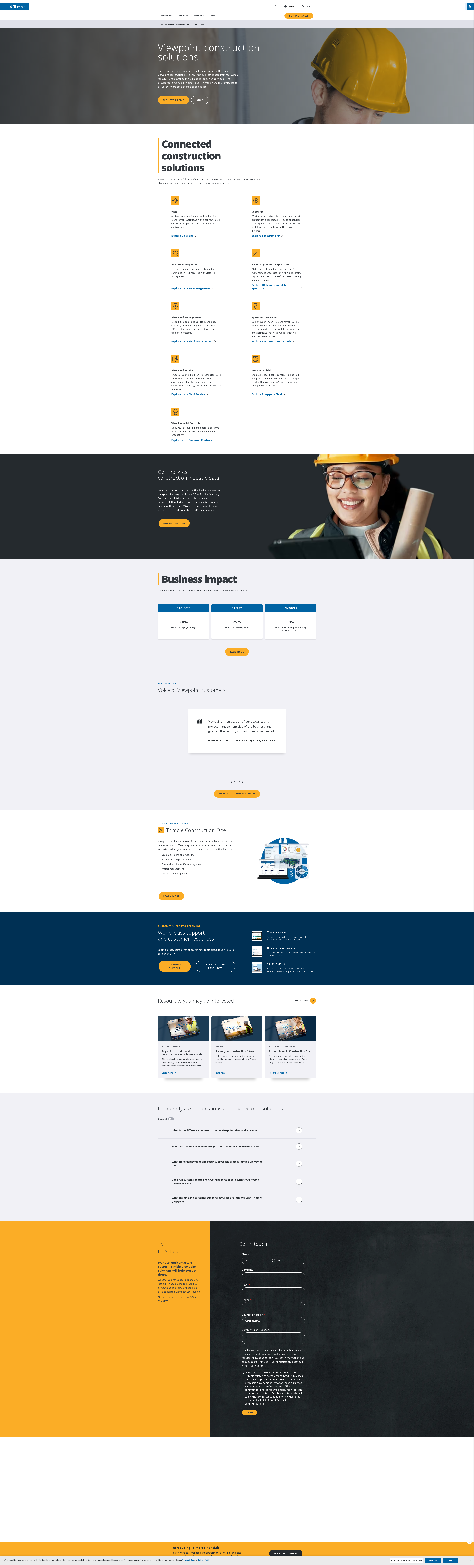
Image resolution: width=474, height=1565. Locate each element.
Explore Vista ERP (182, 235)
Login (200, 100)
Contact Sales (299, 15)
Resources (199, 15)
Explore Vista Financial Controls (191, 440)
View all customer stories (237, 793)
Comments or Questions (256, 1330)
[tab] (234, 781)
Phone (251, 1299)
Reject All (433, 1560)
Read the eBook (276, 1072)
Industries (166, 15)
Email (251, 1285)
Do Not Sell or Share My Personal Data (406, 1560)
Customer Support (174, 966)
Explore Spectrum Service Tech (271, 341)
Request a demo (173, 100)
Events (214, 15)
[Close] (470, 1560)
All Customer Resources (215, 966)
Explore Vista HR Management (190, 288)
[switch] (171, 1118)
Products (183, 15)
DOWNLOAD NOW (174, 523)
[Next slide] (242, 781)
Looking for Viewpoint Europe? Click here (182, 24)
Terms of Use (188, 1560)
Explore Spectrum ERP (266, 235)
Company (253, 1269)
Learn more (171, 896)
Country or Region (258, 1314)
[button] (287, 7)
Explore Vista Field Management (192, 341)
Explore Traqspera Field (267, 394)
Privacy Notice (256, 1365)
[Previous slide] (231, 781)
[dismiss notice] (469, 1542)
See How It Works (286, 1553)
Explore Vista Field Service (188, 394)
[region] (237, 746)
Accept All (450, 1560)
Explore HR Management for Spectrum (270, 286)
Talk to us (237, 651)
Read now (220, 1072)
